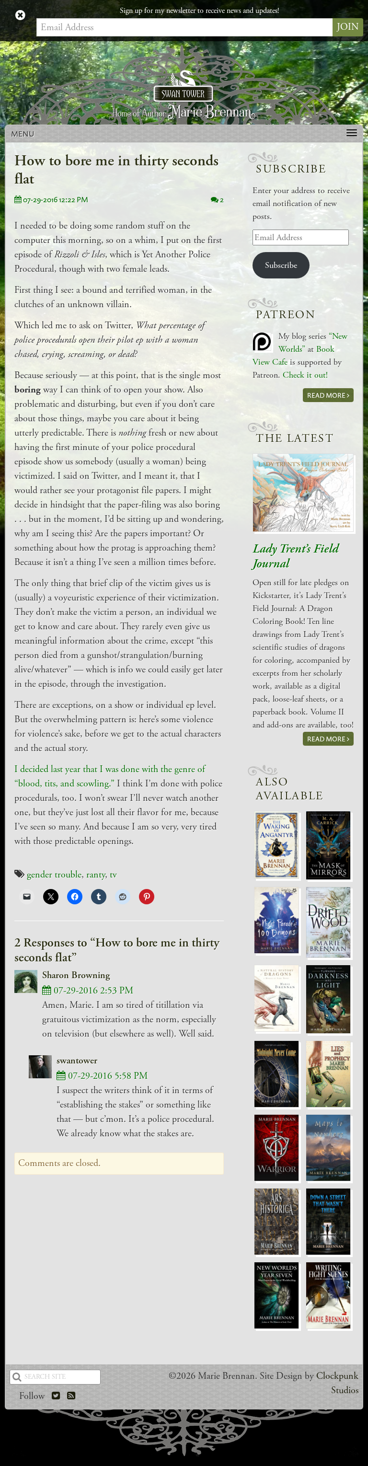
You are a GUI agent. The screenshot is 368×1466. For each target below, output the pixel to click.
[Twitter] (56, 1396)
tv (113, 875)
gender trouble (54, 875)
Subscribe (281, 265)
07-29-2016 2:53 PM (92, 991)
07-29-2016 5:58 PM (107, 1076)
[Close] (20, 15)
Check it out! (305, 375)
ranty (95, 875)
